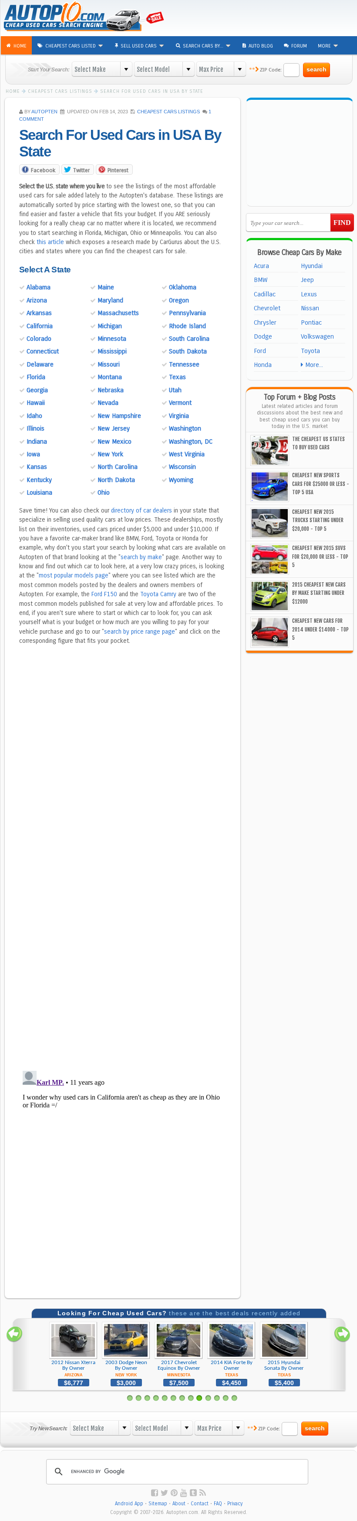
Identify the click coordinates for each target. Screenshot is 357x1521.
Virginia (179, 416)
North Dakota (116, 480)
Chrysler (265, 322)
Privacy (234, 1504)
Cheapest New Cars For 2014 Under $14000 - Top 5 (320, 629)
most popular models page (73, 575)
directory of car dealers (141, 510)
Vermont (180, 403)
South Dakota (188, 351)
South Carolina (189, 339)
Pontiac (311, 322)
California (40, 326)
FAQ (218, 1504)
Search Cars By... (204, 46)
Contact (200, 1504)
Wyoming (181, 480)
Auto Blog (261, 46)
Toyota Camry (158, 594)
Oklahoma (182, 287)
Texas (177, 377)
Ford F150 (104, 594)
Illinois (35, 428)
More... (313, 365)
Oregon (179, 300)
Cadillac (265, 294)
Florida (36, 377)
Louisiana (39, 492)
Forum (299, 46)
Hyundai (312, 266)
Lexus (309, 294)
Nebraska (111, 390)
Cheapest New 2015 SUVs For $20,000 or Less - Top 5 (320, 556)
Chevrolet (267, 308)
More (325, 46)
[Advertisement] (302, 17)
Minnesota (112, 339)
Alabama (39, 287)
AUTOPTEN (44, 111)
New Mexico (114, 441)
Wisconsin (182, 467)
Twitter (81, 170)
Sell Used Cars (139, 46)
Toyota (310, 351)
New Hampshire (119, 416)
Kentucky (39, 480)
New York (110, 454)
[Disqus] (122, 950)
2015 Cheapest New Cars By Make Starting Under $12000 (319, 593)
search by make (141, 557)
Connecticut (43, 351)
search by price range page (139, 631)
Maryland (110, 300)
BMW (260, 280)
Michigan (110, 326)
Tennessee (184, 364)
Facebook (43, 170)
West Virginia (187, 454)
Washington (185, 428)
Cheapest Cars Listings (168, 111)
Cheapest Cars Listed (71, 46)
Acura (261, 266)
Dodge (263, 336)
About (178, 1504)
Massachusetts (118, 313)
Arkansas (39, 313)
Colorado (39, 339)
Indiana (37, 441)
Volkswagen (317, 336)
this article (50, 242)
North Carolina (118, 467)
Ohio (104, 492)
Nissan (310, 308)
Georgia (37, 390)
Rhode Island (187, 326)
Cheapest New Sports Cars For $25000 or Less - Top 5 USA (320, 484)
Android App (129, 1504)
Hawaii (36, 403)
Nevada (108, 403)
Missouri (109, 364)
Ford (260, 351)
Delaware (40, 364)
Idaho (34, 416)
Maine (106, 287)
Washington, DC (190, 441)
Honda (263, 365)
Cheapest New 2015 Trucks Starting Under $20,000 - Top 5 (318, 520)
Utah (175, 390)
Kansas (37, 467)
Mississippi (112, 351)
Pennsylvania (187, 313)
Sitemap (157, 1504)
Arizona (37, 300)
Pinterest (118, 170)
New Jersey (114, 428)
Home (20, 46)
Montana (110, 377)
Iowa (33, 454)
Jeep (307, 280)
